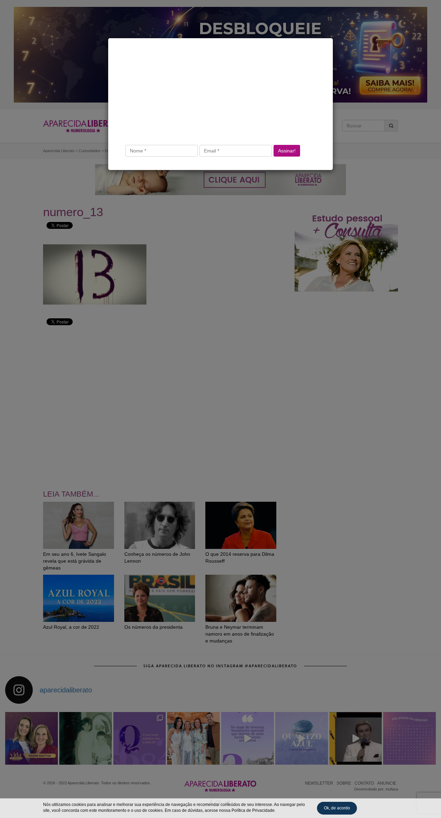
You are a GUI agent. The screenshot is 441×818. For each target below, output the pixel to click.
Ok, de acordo (337, 808)
